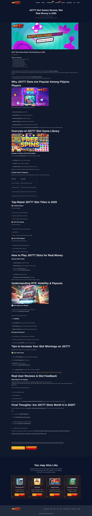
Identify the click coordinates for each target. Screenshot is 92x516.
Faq (74, 2)
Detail (17, 494)
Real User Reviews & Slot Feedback (19, 65)
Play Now (21, 494)
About (78, 2)
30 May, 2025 (15, 54)
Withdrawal (69, 2)
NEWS (61, 508)
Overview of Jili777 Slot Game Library (19, 60)
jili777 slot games (60, 442)
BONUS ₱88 (58, 2)
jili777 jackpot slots (31, 442)
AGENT (54, 508)
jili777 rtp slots (54, 442)
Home (41, 16)
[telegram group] (77, 509)
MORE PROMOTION (18, 447)
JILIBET (51, 508)
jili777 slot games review (15, 442)
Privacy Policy (73, 508)
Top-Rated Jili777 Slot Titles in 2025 (19, 61)
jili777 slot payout (48, 442)
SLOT (58, 508)
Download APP (46, 508)
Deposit (63, 2)
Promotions (50, 2)
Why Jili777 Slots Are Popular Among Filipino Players (21, 59)
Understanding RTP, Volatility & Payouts (19, 63)
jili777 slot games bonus (41, 442)
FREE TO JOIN (31, 447)
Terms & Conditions (66, 508)
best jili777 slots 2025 (23, 442)
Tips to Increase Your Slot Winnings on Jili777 (20, 64)
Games (42, 2)
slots (35, 442)
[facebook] (79, 509)
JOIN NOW (38, 2)
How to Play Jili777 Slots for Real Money (19, 62)
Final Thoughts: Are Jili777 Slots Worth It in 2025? (21, 66)
